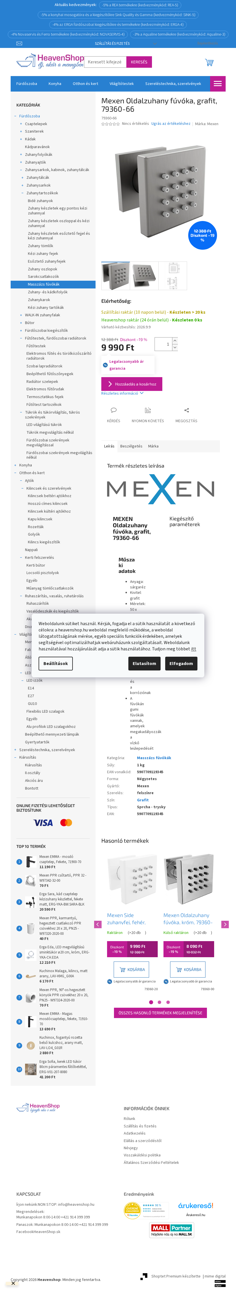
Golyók (34, 534)
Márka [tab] (153, 446)
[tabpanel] (132, 923)
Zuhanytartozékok (42, 193)
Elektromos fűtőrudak (45, 389)
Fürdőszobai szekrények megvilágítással (47, 442)
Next (224, 923)
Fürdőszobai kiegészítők (46, 331)
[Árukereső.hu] (195, 1207)
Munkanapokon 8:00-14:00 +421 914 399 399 (53, 1217)
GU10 (32, 704)
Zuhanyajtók (35, 162)
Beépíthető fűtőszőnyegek (49, 374)
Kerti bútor (35, 565)
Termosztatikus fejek (45, 397)
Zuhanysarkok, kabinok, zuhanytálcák (57, 170)
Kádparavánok (37, 147)
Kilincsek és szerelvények (48, 488)
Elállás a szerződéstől (142, 1141)
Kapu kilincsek (40, 519)
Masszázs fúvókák (44, 284)
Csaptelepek (36, 124)
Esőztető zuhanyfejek (47, 261)
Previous (97, 923)
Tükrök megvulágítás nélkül (50, 432)
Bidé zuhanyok (40, 201)
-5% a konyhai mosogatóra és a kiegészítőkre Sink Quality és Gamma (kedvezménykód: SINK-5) (118, 15)
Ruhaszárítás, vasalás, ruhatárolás (54, 596)
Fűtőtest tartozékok (44, 405)
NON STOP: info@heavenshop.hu (66, 1204)
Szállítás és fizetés (112, 43)
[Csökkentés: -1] (175, 347)
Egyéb (31, 581)
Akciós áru (34, 781)
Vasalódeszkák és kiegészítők (52, 611)
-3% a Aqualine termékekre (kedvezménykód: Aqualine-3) (179, 34)
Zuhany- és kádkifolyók (48, 292)
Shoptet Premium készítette (176, 1276)
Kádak (30, 139)
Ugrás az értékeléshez (171, 124)
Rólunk (129, 1119)
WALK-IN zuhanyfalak (42, 315)
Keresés (139, 61)
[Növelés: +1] (175, 341)
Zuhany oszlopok (42, 269)
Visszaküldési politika (142, 1155)
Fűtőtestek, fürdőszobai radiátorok (55, 338)
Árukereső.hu (195, 1215)
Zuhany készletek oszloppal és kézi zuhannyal (59, 223)
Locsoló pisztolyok (42, 573)
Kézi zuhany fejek (43, 254)
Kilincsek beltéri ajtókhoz (49, 496)
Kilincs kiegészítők (44, 542)
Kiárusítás (27, 757)
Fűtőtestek (36, 346)
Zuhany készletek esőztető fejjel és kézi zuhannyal (59, 236)
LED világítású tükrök (44, 425)
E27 (31, 696)
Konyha (25, 465)
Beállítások (55, 663)
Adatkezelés (135, 1133)
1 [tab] (151, 1002)
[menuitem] (27, 84)
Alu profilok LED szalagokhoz (51, 727)
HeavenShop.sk (47, 1232)
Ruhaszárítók (37, 603)
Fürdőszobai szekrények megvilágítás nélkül (59, 455)
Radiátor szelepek (42, 382)
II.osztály (32, 773)
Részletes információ (119, 393)
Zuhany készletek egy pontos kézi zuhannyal (57, 211)
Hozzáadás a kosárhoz (135, 383)
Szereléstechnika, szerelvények (47, 750)
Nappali (31, 550)
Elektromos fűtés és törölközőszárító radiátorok (59, 356)
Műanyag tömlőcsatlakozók (50, 588)
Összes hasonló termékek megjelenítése (160, 1012)
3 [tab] (168, 1002)
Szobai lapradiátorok (44, 366)
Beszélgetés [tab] (131, 446)
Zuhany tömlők (40, 246)
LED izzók (34, 680)
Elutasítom (144, 663)
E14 (31, 688)
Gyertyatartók (37, 742)
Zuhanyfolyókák (38, 155)
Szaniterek (34, 131)
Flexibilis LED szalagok (45, 711)
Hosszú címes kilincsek (48, 504)
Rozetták (36, 527)
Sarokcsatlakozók (43, 277)
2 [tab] (159, 1002)
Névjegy (131, 1148)
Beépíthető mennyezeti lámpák (52, 734)
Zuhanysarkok (38, 185)
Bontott (31, 788)
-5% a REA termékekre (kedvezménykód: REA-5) (140, 5)
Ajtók (29, 481)
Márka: (206, 124)
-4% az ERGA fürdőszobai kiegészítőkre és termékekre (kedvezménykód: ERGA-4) (118, 25)
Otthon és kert (32, 473)
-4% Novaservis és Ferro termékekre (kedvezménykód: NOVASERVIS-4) (68, 34)
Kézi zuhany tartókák (46, 308)
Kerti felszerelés (39, 558)
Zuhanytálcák (37, 178)
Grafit (143, 800)
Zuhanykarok (39, 300)
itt (193, 649)
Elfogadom (181, 663)
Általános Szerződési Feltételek (151, 1163)
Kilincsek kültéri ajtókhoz (49, 511)
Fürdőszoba (29, 116)
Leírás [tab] (109, 446)
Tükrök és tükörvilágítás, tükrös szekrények (52, 415)
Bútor (30, 323)
